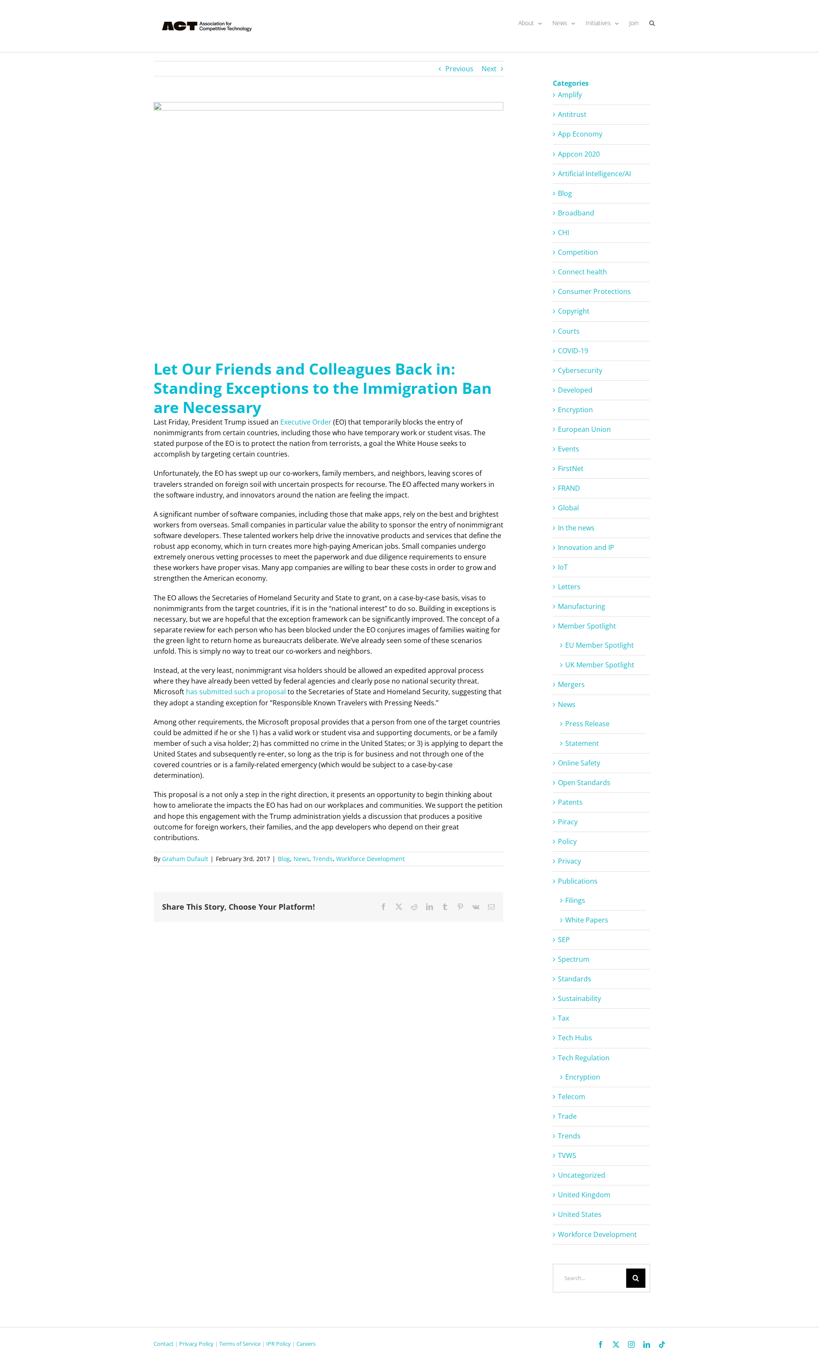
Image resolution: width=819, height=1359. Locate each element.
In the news (576, 528)
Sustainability (579, 998)
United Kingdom (584, 1194)
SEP (564, 939)
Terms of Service (240, 1343)
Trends (323, 859)
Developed (575, 390)
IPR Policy (278, 1343)
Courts (569, 331)
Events (568, 449)
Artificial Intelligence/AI (594, 173)
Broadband (576, 213)
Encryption (575, 409)
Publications (578, 881)
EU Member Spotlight (599, 645)
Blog (284, 859)
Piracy (568, 821)
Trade (567, 1116)
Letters (569, 586)
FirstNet (571, 468)
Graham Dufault (185, 859)
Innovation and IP (586, 547)
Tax (563, 1018)
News (301, 859)
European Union (584, 429)
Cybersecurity (580, 370)
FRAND (569, 488)
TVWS (567, 1155)
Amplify (570, 94)
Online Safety (579, 763)
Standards (574, 979)
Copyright (574, 311)
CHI (563, 232)
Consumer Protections (594, 291)
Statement (582, 743)
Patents (570, 802)
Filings (575, 900)
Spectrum (574, 959)
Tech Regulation (584, 1057)
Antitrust (572, 114)
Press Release (587, 723)
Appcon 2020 (579, 154)
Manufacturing (581, 606)
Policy (567, 841)
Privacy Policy (196, 1343)
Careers (306, 1343)
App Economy (580, 134)
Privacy (569, 861)
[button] (652, 23)
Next (489, 68)
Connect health (582, 271)
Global (568, 507)
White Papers (586, 920)
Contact (164, 1343)
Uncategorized (581, 1175)
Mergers (571, 684)
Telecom (571, 1096)
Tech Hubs (575, 1037)
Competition (578, 252)
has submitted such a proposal (236, 691)
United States (579, 1214)
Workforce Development (370, 859)
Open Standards (584, 782)
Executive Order (305, 422)
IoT (563, 567)
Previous (459, 68)
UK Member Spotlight (599, 664)
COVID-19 (573, 350)
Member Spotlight (587, 626)
